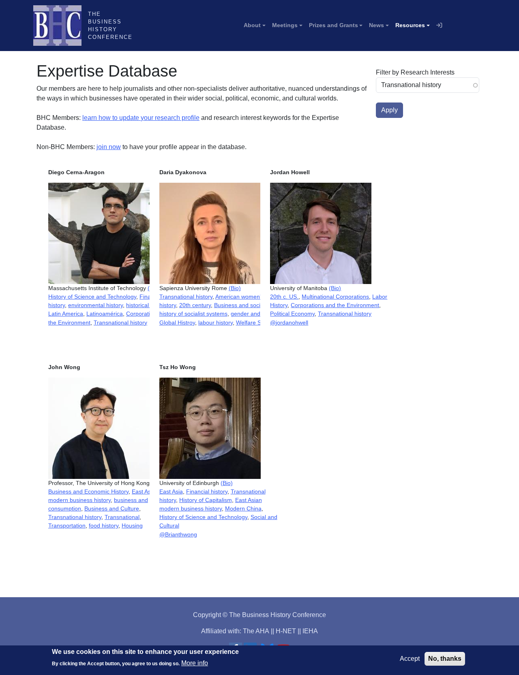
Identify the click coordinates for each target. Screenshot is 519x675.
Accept (410, 658)
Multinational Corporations (335, 296)
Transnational (122, 517)
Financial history (206, 491)
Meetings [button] (285, 25)
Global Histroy (177, 322)
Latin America (65, 313)
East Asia (171, 491)
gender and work (252, 313)
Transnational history (120, 322)
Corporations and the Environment (335, 305)
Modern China (243, 508)
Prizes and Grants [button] (333, 25)
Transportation (67, 525)
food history (103, 525)
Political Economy (292, 313)
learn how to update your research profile (140, 117)
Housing (132, 525)
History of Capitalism (205, 500)
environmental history (95, 305)
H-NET (286, 631)
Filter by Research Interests (415, 72)
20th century (195, 305)
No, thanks (444, 658)
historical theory (146, 305)
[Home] (60, 25)
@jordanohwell (289, 322)
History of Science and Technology (92, 296)
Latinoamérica (104, 313)
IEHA (310, 631)
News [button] (376, 25)
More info (194, 663)
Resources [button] (410, 25)
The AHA (256, 631)
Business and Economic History (88, 491)
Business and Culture (111, 508)
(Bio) (235, 288)
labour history (215, 322)
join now (109, 146)
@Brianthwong (178, 534)
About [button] (252, 25)
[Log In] (439, 25)
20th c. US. (284, 296)
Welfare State (253, 322)
